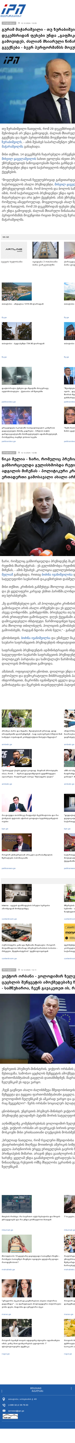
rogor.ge (6, 1354)
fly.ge (4, 317)
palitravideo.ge (9, 402)
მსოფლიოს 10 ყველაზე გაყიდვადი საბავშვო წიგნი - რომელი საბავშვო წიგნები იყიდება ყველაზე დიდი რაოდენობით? (31, 1259)
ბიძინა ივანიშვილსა (35, 638)
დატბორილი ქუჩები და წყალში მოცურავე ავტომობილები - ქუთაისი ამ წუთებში (25, 390)
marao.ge (6, 1314)
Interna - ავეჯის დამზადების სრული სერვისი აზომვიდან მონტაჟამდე (26, 907)
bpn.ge (5, 829)
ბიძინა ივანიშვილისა (57, 574)
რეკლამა (37, 1391)
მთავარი (35, 1388)
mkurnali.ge (7, 1230)
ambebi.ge (7, 744)
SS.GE (6, 237)
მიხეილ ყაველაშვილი (18, 159)
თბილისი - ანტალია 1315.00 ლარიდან (23, 304)
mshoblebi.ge (8, 1269)
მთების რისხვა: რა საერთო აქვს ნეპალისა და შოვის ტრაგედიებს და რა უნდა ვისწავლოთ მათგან (31, 1218)
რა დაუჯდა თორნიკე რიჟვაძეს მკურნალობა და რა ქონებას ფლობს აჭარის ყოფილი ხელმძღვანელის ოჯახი (30, 818)
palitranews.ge (9, 868)
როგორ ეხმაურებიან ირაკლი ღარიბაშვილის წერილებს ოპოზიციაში (27, 856)
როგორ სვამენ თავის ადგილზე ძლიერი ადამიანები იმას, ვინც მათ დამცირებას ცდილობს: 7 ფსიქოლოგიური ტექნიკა (31, 1343)
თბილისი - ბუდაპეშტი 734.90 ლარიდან (23, 343)
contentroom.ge (9, 919)
